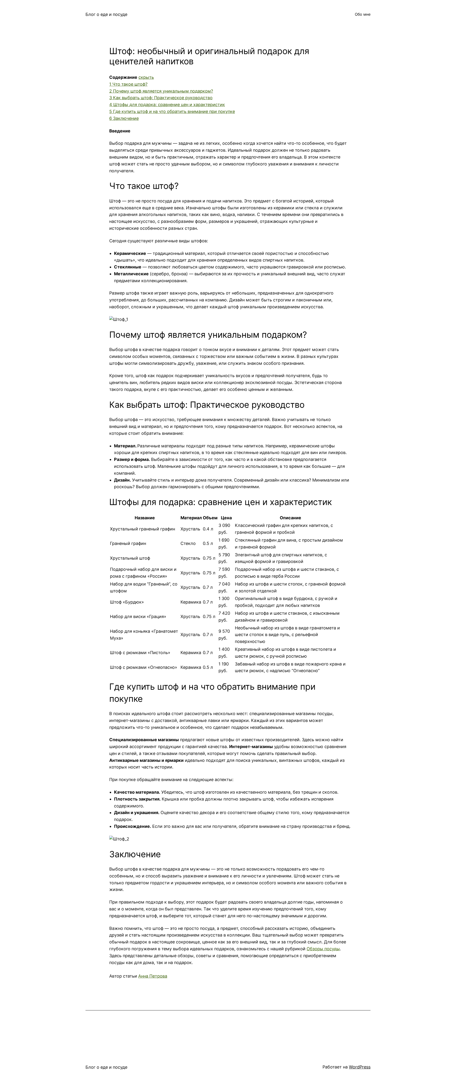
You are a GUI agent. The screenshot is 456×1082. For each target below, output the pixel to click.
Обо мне (362, 14)
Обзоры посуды (323, 948)
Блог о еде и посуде (106, 14)
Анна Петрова (152, 976)
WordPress (359, 1066)
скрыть (146, 77)
